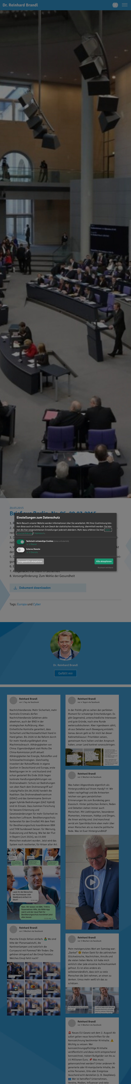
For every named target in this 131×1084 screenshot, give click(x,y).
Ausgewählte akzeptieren (30, 561)
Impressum (39, 533)
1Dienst (31, 544)
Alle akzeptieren (104, 561)
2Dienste (32, 552)
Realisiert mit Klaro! (105, 567)
